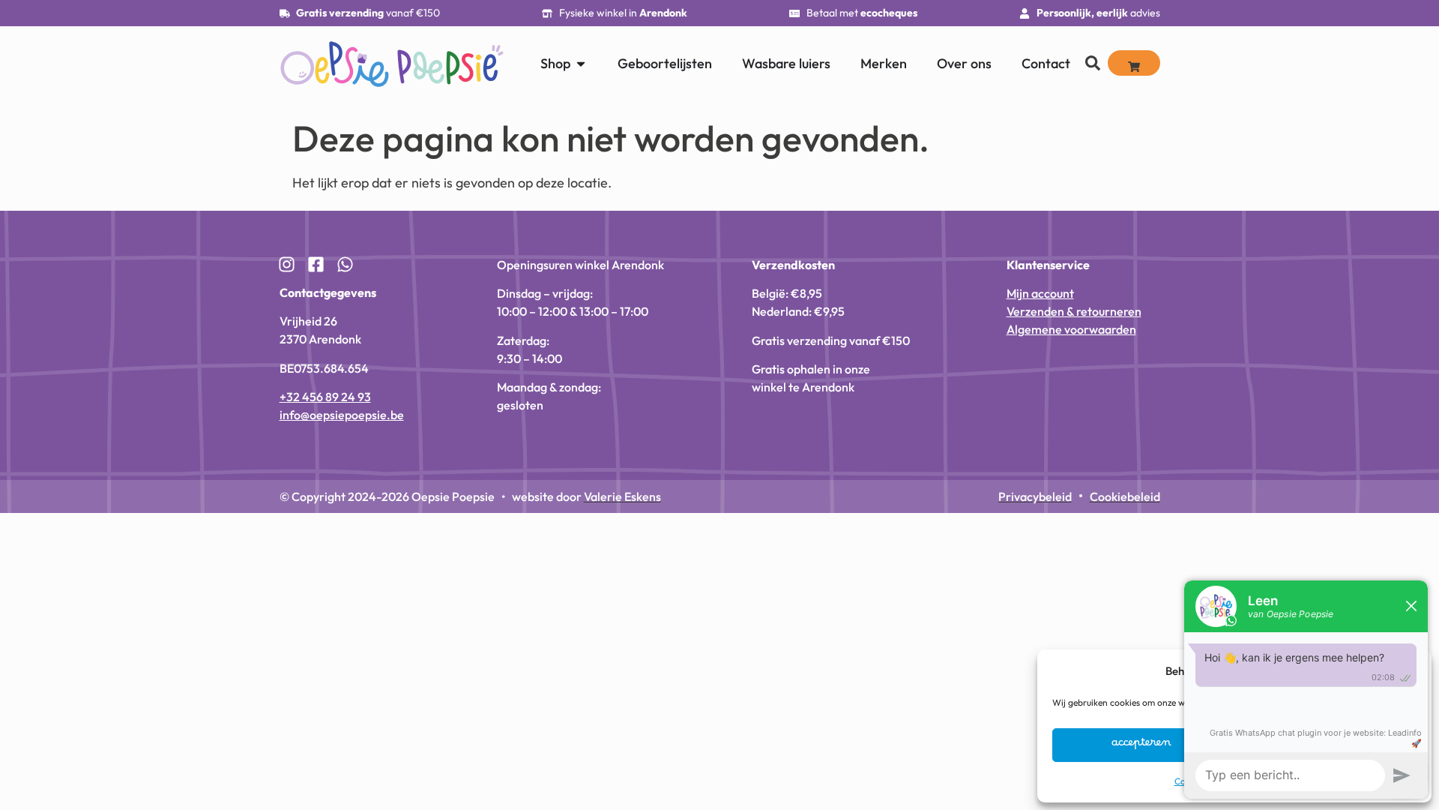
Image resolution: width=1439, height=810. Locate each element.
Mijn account (1040, 293)
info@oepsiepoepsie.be (342, 414)
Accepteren (1141, 745)
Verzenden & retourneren (1074, 311)
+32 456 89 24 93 (325, 396)
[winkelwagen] (1134, 63)
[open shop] (581, 63)
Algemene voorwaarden (1071, 329)
